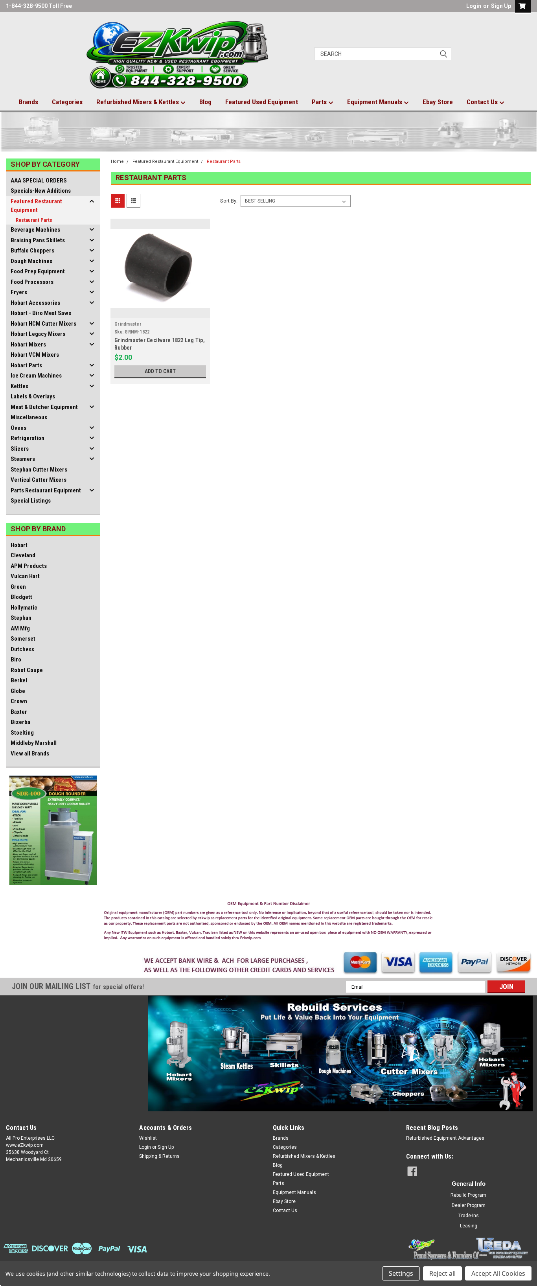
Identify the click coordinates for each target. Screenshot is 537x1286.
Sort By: (228, 201)
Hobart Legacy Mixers (38, 333)
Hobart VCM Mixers (35, 354)
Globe (18, 691)
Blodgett (21, 597)
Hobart (19, 545)
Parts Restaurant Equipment (46, 490)
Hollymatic (24, 607)
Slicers (20, 448)
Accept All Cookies (498, 1273)
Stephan (21, 617)
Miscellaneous (29, 417)
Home (117, 161)
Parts (320, 102)
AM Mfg (20, 628)
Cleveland (23, 555)
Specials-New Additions (41, 190)
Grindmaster (128, 324)
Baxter (19, 711)
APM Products (29, 565)
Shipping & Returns (159, 1156)
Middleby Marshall (34, 742)
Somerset (23, 638)
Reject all (442, 1273)
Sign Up (501, 6)
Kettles (19, 386)
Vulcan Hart (25, 576)
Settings (401, 1273)
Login (473, 6)
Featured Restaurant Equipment (36, 206)
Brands (28, 102)
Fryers (19, 292)
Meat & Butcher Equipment (44, 407)
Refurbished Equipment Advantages (445, 1138)
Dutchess (22, 649)
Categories (67, 102)
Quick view (160, 312)
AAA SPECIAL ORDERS (39, 180)
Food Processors (32, 282)
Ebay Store (438, 102)
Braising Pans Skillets (38, 240)
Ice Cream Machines (36, 375)
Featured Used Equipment (261, 102)
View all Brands (30, 753)
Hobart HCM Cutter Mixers (43, 323)
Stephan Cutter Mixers (39, 469)
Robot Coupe (27, 670)
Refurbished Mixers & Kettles (138, 102)
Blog (205, 102)
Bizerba (20, 722)
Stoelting (22, 732)
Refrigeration (27, 438)
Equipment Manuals (375, 102)
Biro (16, 659)
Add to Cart (160, 371)
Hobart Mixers (28, 344)
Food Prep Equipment (38, 271)
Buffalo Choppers (32, 250)
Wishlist (148, 1138)
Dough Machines (31, 261)
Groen (18, 586)
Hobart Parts (26, 365)
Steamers (23, 458)
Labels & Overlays (33, 396)
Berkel (19, 680)
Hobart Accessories (35, 302)
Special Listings (31, 500)
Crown (19, 701)
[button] (268, 922)
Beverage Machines (35, 229)
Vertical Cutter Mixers (38, 479)
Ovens (18, 427)
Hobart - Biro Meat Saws (41, 313)
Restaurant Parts (34, 220)
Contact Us (483, 102)
